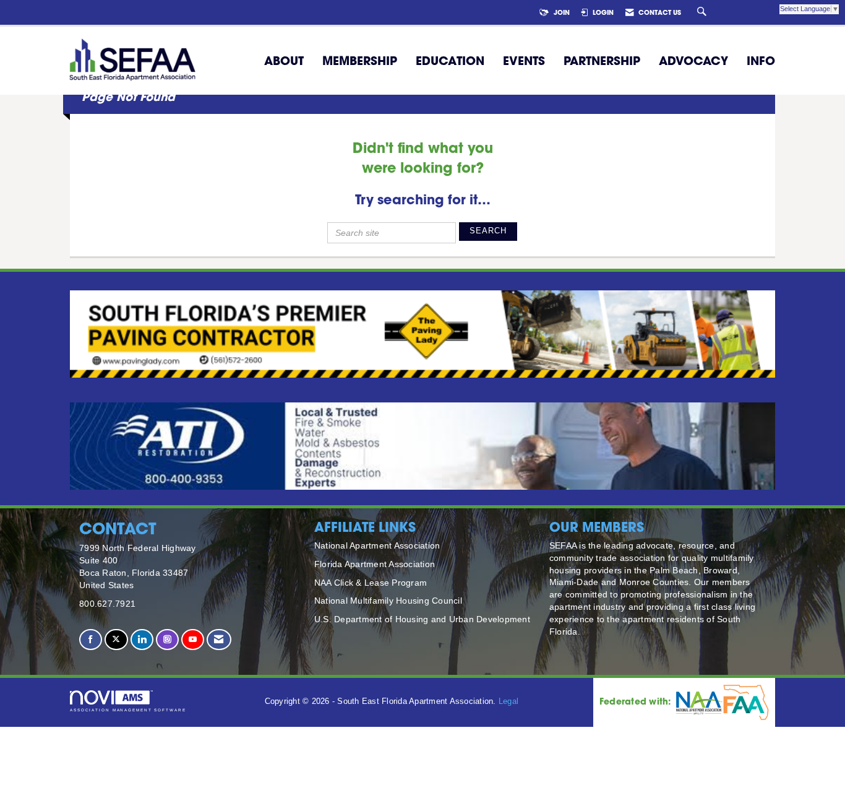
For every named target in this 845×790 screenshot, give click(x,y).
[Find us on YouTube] (192, 640)
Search (488, 231)
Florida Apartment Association (374, 564)
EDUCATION (450, 60)
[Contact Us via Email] (219, 640)
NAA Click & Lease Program (370, 583)
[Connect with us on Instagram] (167, 640)
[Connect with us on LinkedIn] (142, 640)
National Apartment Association (377, 545)
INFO (761, 60)
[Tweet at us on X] (116, 640)
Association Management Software (128, 710)
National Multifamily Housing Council (388, 601)
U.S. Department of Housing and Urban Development (422, 619)
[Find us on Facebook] (90, 640)
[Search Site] (703, 12)
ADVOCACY (693, 60)
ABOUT (284, 60)
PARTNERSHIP (602, 60)
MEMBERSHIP (359, 60)
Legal (508, 701)
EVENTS (524, 60)
